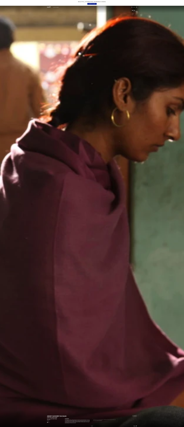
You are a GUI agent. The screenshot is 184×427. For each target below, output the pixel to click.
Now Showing (56, 7)
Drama (48, 420)
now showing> (99, 420)
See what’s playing (92, 3)
